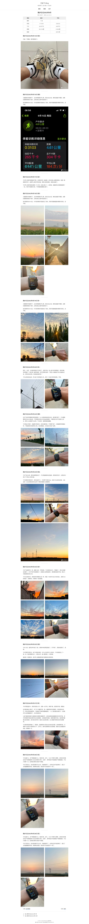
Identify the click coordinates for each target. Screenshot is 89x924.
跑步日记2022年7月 (32, 914)
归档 (44, 9)
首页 (39, 9)
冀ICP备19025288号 (39, 922)
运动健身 (28, 909)
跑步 (65, 909)
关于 (49, 9)
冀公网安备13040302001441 (48, 922)
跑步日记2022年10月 (32, 916)
